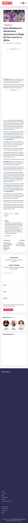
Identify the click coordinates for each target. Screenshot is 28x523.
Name (5, 285)
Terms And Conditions (6, 501)
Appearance (6, 213)
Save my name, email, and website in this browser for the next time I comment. (13, 305)
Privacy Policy (5, 497)
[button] (8, 235)
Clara (6, 221)
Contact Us (4, 493)
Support (3, 499)
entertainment (5, 508)
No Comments (18, 43)
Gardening (4, 510)
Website (5, 298)
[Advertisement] (14, 64)
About (3, 491)
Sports (3, 512)
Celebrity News (8, 25)
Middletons (16, 213)
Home (3, 495)
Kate (11, 213)
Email (5, 291)
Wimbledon (6, 215)
